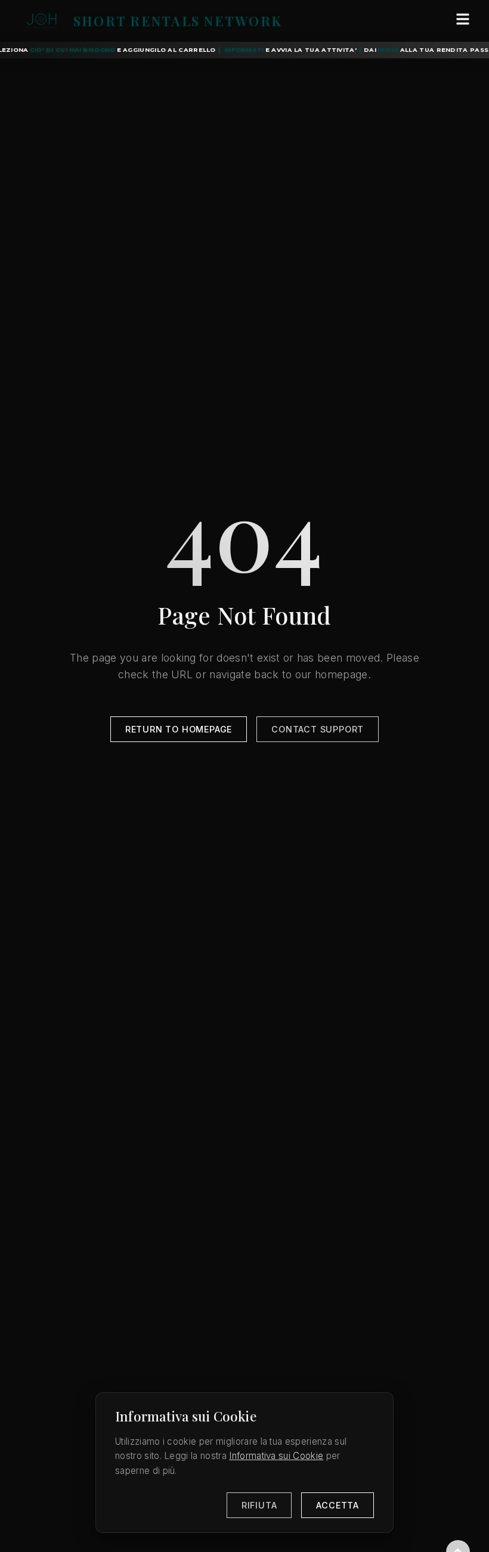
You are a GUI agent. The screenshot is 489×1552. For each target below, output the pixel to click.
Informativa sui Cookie (276, 1455)
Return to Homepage (178, 729)
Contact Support (317, 729)
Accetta (337, 1505)
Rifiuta (259, 1505)
